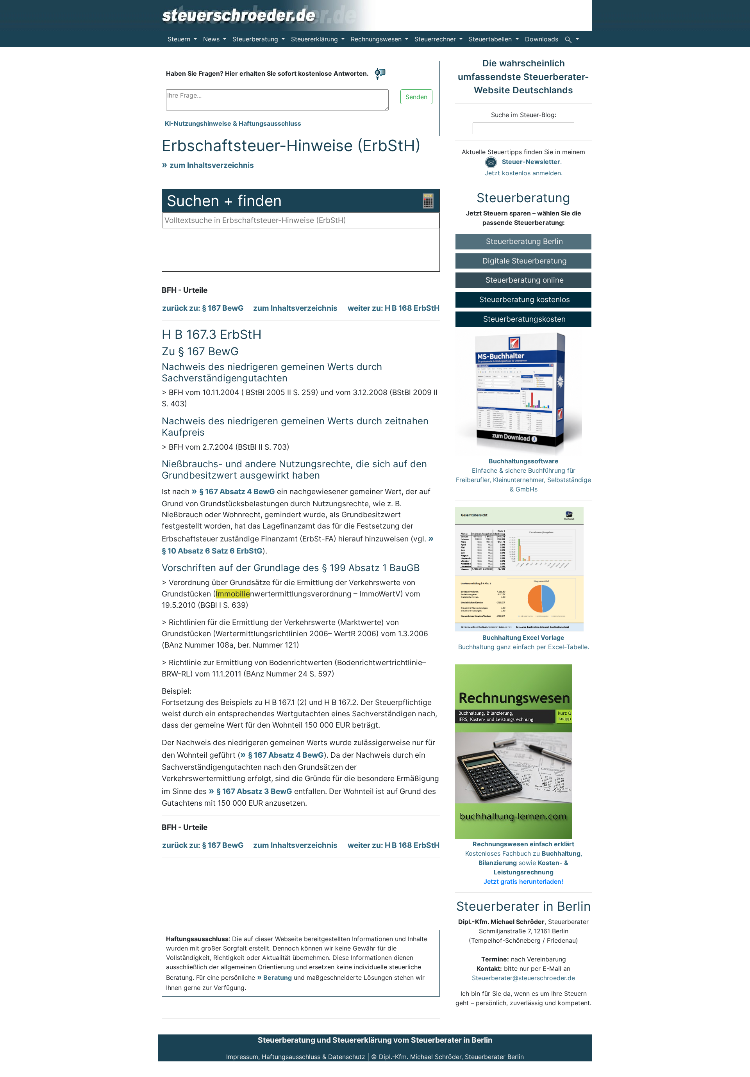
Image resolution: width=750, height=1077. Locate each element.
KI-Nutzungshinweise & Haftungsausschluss (233, 123)
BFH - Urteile (184, 290)
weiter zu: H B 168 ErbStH (393, 308)
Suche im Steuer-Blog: (523, 115)
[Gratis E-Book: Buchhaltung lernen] (513, 751)
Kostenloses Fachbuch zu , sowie (523, 862)
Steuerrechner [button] (436, 39)
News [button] (212, 39)
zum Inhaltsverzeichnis (212, 165)
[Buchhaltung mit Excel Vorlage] (519, 569)
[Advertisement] (300, 251)
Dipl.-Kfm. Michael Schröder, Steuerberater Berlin (451, 1057)
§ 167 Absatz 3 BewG (254, 791)
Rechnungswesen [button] (377, 39)
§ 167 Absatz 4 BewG (237, 491)
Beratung (277, 977)
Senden (416, 97)
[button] (571, 39)
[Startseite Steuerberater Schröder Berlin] (274, 15)
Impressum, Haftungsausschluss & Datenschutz (295, 1057)
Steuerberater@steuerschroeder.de (523, 978)
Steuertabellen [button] (491, 39)
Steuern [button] (180, 39)
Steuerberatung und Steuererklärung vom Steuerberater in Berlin (375, 1040)
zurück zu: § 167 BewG (203, 308)
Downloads (541, 39)
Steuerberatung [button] (256, 39)
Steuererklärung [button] (315, 39)
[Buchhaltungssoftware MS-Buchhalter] (518, 391)
